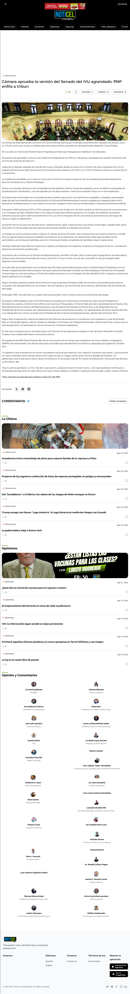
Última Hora (9, 27)
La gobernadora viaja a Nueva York (22, 530)
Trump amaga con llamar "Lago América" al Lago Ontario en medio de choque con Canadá (54, 512)
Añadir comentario (117, 401)
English (49, 965)
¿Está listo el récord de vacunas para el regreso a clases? (34, 587)
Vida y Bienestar (108, 27)
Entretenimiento (87, 27)
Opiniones (54, 27)
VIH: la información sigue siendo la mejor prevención (32, 623)
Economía (39, 27)
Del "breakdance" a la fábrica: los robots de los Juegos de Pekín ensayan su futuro (48, 494)
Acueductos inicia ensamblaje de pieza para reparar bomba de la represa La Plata (49, 458)
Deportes (70, 27)
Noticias (25, 27)
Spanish (49, 961)
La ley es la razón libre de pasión (20, 659)
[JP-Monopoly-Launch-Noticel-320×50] (65, 6)
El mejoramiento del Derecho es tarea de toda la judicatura (36, 605)
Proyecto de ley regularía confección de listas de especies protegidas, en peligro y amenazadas (56, 476)
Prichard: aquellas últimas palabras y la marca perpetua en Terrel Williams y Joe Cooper (53, 641)
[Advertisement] (65, 49)
